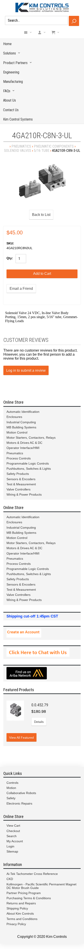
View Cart (13, 825)
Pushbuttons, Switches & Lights (28, 468)
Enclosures (14, 417)
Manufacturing (13, 81)
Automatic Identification (22, 411)
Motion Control (16, 432)
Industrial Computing (21, 422)
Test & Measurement (21, 484)
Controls (12, 782)
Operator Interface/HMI (22, 448)
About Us (9, 100)
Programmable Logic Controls (27, 463)
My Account (14, 841)
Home (7, 44)
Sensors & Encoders (20, 479)
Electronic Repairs (19, 803)
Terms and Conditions (21, 919)
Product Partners (15, 63)
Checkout (13, 831)
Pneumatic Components (54, 146)
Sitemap (12, 851)
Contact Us (11, 110)
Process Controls (18, 458)
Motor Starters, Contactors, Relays (31, 437)
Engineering (11, 72)
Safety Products (17, 474)
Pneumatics (21, 146)
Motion (11, 788)
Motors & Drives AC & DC (24, 442)
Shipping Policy (17, 908)
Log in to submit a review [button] (26, 370)
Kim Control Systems (18, 119)
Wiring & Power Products (24, 494)
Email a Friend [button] (21, 288)
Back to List (41, 215)
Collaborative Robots (21, 793)
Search (11, 836)
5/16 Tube (41, 150)
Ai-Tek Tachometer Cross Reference (32, 874)
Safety (10, 798)
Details (39, 722)
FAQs (6, 91)
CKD (9, 879)
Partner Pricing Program (23, 893)
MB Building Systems (21, 427)
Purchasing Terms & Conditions (28, 898)
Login (10, 846)
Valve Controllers (18, 489)
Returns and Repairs (21, 903)
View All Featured (21, 737)
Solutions (9, 53)
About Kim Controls (20, 913)
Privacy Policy (16, 924)
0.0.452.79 (39, 705)
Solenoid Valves (17, 150)
